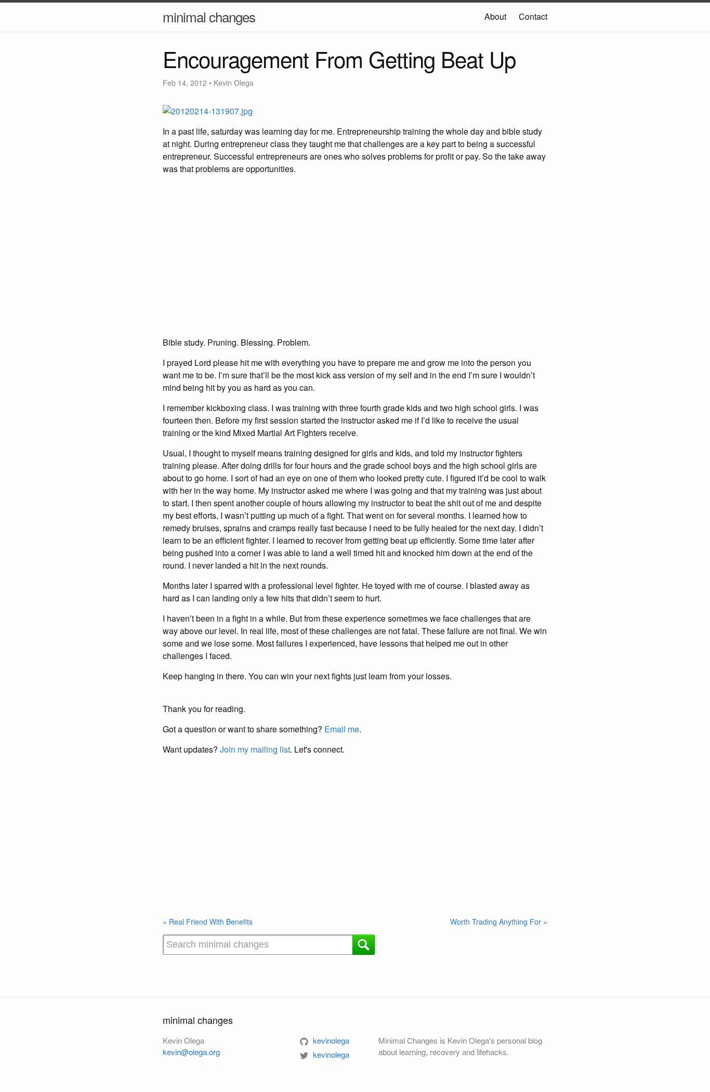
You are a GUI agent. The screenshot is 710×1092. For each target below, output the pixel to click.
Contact (533, 16)
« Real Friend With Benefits (208, 921)
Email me (341, 729)
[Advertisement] (355, 255)
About (495, 16)
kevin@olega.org (191, 1051)
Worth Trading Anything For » (498, 921)
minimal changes (209, 16)
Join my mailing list (255, 749)
